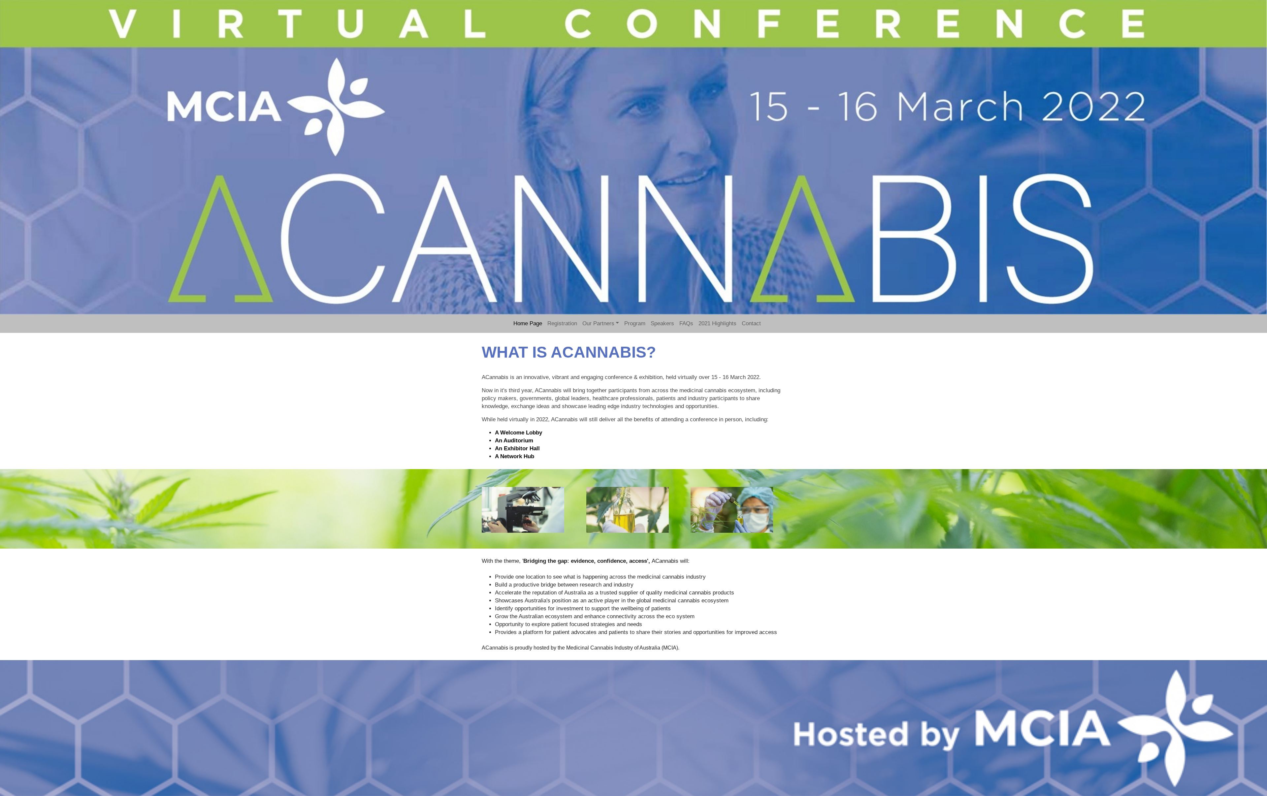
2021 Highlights (717, 323)
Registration (562, 323)
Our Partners (598, 323)
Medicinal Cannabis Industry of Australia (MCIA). (623, 648)
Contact (751, 323)
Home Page (527, 323)
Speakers (662, 323)
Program (634, 323)
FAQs (686, 323)
